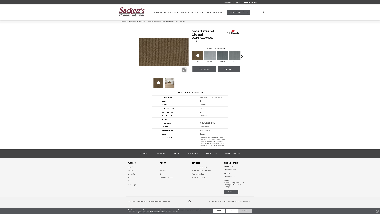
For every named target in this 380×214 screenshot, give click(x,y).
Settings (245, 211)
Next (188, 82)
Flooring (129, 21)
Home (123, 21)
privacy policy (142, 212)
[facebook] (189, 201)
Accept (219, 211)
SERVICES (196, 163)
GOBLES (227, 174)
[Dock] (197, 56)
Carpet (135, 21)
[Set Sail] (235, 56)
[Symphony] (210, 56)
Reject (232, 211)
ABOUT (163, 163)
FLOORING (132, 163)
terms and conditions (158, 212)
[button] (263, 12)
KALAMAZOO (229, 167)
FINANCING (228, 69)
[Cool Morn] (222, 56)
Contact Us (204, 69)
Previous (140, 82)
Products (142, 21)
